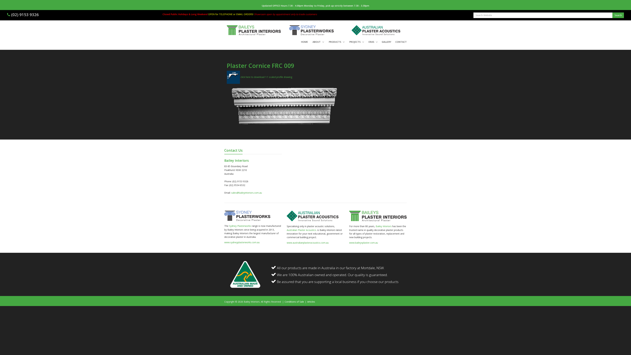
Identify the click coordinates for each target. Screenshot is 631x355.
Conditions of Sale (295, 301)
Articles (311, 301)
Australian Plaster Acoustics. (302, 230)
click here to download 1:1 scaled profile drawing (266, 77)
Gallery (386, 41)
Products (335, 41)
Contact (401, 41)
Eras (372, 41)
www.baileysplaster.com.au (363, 242)
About (317, 41)
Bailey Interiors (384, 226)
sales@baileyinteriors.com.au (246, 192)
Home (304, 41)
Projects (355, 41)
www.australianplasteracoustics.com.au (308, 242)
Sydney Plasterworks (240, 225)
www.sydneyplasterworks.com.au (242, 242)
